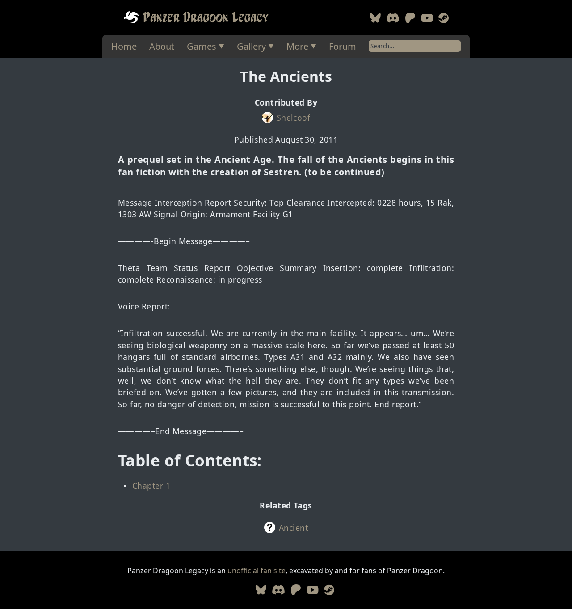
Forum (342, 46)
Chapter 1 (151, 485)
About (161, 46)
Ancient (293, 527)
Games (201, 46)
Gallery (251, 46)
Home (124, 46)
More (297, 46)
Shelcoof (294, 117)
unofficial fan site (256, 570)
